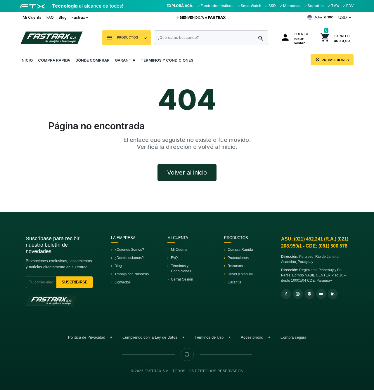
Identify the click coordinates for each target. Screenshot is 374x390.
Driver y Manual (240, 274)
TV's (334, 6)
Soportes (315, 6)
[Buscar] (260, 38)
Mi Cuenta (32, 17)
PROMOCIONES (335, 60)
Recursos (235, 266)
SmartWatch (250, 6)
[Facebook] (286, 294)
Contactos (123, 282)
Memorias (291, 6)
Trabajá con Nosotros (132, 274)
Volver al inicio (187, 172)
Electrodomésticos (216, 6)
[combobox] (211, 37)
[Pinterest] (309, 294)
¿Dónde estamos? (129, 258)
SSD (272, 6)
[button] (126, 37)
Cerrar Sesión (182, 279)
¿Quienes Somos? (129, 250)
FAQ (50, 17)
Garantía (125, 60)
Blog (63, 17)
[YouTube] (321, 294)
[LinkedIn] (333, 294)
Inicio (26, 60)
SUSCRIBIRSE (75, 282)
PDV (349, 6)
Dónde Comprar (92, 60)
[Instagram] (298, 294)
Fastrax (78, 17)
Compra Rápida (54, 60)
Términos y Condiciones (167, 60)
